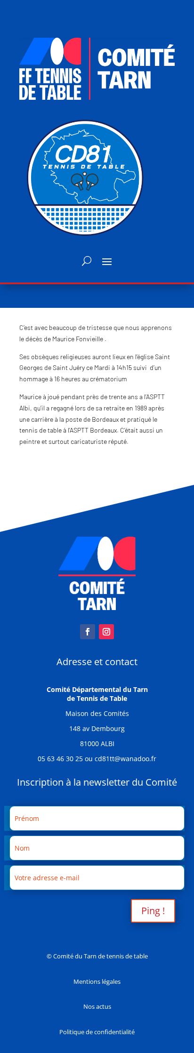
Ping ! (153, 910)
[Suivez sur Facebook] (87, 631)
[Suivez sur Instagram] (106, 631)
